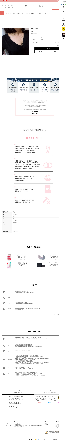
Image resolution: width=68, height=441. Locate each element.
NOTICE (63, 18)
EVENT (63, 8)
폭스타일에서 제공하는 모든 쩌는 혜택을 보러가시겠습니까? (55, 314)
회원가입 (58, 0)
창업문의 (9, 7)
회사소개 (26, 418)
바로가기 (3, 7)
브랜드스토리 (51, 0)
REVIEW (63, 11)
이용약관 (30, 418)
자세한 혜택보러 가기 (11, 406)
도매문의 (12, 7)
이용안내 (38, 418)
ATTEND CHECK (63, 25)
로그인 (55, 0)
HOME (64, 2)
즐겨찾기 (6, 7)
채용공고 (42, 418)
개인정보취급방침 (34, 418)
